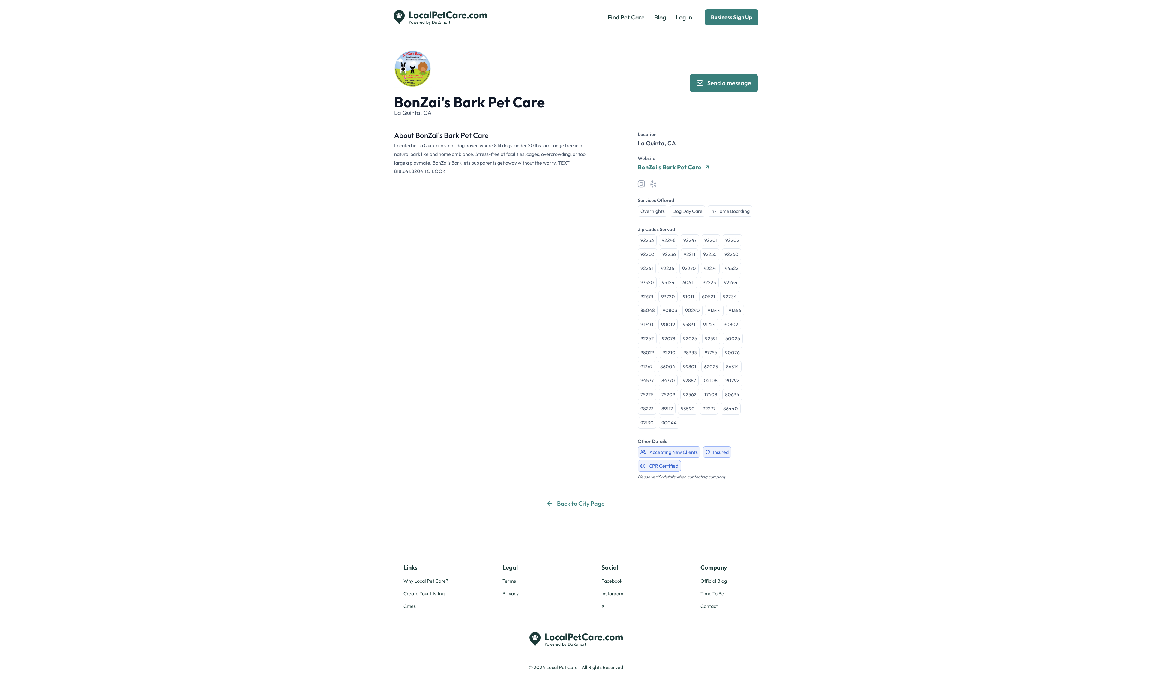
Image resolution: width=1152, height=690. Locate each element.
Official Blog (713, 581)
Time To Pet (713, 593)
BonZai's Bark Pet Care (669, 167)
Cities (410, 606)
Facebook (612, 581)
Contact (709, 606)
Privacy (510, 593)
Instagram (612, 593)
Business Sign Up (731, 17)
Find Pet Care (626, 17)
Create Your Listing (424, 593)
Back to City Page (581, 503)
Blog (660, 17)
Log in (684, 17)
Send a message (729, 83)
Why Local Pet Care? (426, 581)
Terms (509, 581)
